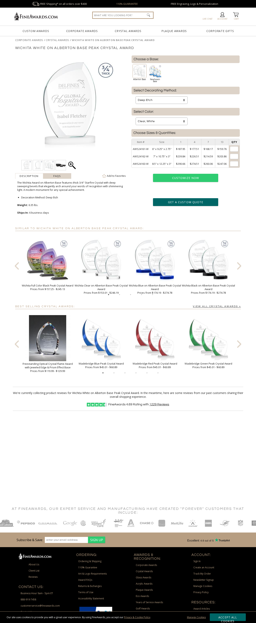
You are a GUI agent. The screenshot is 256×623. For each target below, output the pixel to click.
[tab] (29, 176)
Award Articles (201, 608)
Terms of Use (85, 592)
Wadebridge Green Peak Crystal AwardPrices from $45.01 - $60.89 (208, 365)
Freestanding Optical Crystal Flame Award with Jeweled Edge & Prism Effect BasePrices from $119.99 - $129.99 (48, 367)
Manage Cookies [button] (202, 586)
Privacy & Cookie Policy (137, 617)
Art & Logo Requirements (92, 573)
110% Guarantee (87, 567)
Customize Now (185, 178)
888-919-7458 (28, 599)
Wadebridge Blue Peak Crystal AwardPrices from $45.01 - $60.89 (101, 365)
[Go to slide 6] (158, 373)
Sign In (197, 561)
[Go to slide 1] (109, 295)
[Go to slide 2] (120, 295)
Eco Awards (142, 596)
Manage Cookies (196, 617)
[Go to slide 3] (131, 295)
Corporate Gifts (220, 31)
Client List (34, 570)
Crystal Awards (128, 31)
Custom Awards (36, 31)
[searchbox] (123, 15)
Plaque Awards (174, 31)
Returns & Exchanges (90, 586)
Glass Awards (143, 577)
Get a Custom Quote (185, 202)
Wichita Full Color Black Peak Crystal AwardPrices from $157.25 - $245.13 (47, 287)
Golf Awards (143, 608)
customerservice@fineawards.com (40, 605)
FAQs (57, 176)
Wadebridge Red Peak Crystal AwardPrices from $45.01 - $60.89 (155, 365)
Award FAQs (85, 580)
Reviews (159, 404)
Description (29, 176)
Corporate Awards (82, 31)
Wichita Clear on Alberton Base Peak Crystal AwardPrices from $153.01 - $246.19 (101, 289)
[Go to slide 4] (142, 295)
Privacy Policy (201, 592)
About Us (34, 564)
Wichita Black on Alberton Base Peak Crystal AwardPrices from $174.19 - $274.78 (208, 289)
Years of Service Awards (149, 602)
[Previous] (17, 265)
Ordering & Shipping (89, 561)
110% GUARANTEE (127, 4)
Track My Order (202, 573)
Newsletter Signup (203, 580)
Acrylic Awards (144, 583)
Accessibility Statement (91, 598)
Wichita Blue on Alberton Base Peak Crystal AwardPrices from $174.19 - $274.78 (155, 289)
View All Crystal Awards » (217, 306)
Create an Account (203, 567)
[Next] (239, 265)
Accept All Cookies (227, 618)
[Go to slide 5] (153, 295)
